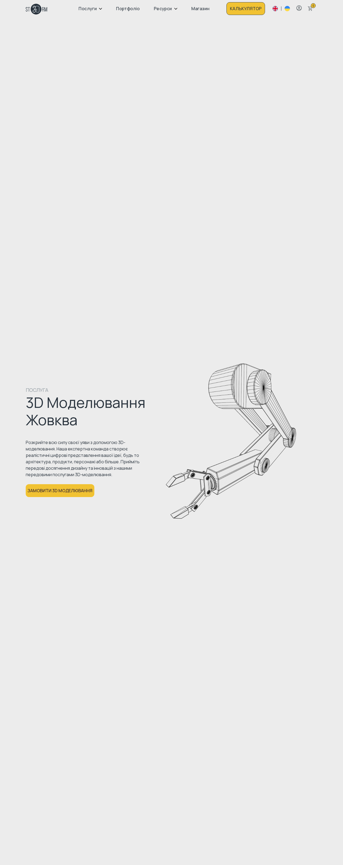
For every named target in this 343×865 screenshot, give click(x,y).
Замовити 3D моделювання (60, 491)
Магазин (200, 9)
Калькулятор (246, 9)
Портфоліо (128, 9)
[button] (299, 8)
